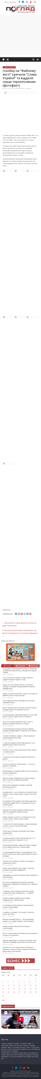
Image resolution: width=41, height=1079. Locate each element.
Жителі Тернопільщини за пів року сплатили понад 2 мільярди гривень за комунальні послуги (20, 709)
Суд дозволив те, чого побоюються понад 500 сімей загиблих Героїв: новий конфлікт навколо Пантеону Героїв (20, 794)
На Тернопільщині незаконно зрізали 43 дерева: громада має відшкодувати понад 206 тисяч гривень (20, 730)
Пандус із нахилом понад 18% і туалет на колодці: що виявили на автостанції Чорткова (20, 694)
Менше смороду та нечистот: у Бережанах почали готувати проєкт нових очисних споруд (19, 818)
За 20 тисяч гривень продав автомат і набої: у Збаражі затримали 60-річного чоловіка (18, 723)
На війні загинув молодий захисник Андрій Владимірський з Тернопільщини (16, 899)
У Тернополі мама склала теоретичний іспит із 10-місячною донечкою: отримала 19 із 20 (19, 839)
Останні (8, 666)
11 (8, 985)
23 (36, 988)
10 (3, 985)
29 (30, 992)
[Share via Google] (22, 614)
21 (25, 988)
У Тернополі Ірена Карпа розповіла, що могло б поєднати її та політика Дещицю (20, 633)
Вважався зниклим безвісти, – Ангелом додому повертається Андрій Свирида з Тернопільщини (18, 920)
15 (30, 985)
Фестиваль (28, 88)
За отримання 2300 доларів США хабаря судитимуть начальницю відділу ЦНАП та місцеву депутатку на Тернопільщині (20, 803)
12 (14, 985)
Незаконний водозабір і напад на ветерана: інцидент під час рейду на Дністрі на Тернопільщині (20, 846)
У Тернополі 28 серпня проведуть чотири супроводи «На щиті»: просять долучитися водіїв (20, 825)
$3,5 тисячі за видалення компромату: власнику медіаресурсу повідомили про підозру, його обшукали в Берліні (20, 884)
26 (14, 992)
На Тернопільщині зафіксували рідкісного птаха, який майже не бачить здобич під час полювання (20, 716)
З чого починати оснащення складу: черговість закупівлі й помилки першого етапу (18, 679)
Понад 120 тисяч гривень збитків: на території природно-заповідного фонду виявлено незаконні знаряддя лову (19, 686)
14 (25, 985)
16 (36, 985)
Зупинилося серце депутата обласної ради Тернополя (19, 624)
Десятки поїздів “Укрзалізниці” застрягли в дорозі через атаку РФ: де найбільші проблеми (19, 779)
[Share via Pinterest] (30, 614)
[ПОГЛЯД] (3, 59)
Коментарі (34, 666)
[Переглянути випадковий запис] (38, 59)
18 (8, 988)
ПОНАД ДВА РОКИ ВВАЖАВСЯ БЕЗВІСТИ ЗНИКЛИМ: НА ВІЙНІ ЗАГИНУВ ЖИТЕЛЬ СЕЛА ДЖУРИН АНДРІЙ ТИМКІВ (20, 670)
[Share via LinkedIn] (27, 614)
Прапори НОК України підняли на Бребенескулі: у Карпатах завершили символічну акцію (18, 811)
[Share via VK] (19, 614)
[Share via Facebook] (16, 614)
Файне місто (20, 88)
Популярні (21, 666)
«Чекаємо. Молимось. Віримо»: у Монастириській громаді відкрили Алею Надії (19, 737)
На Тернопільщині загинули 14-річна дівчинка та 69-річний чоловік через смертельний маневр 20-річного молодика (20, 854)
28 (25, 992)
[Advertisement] (20, 34)
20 (19, 988)
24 (3, 992)
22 (30, 988)
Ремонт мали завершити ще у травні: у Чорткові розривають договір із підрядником (18, 869)
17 (3, 988)
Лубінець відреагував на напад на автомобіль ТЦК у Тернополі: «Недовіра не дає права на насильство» (20, 941)
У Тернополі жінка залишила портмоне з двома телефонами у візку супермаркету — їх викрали (18, 892)
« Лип (3, 1000)
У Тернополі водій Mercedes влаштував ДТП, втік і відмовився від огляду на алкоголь (19, 744)
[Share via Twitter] (24, 614)
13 (19, 985)
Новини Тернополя (9, 67)
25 (8, 992)
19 (14, 988)
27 (19, 992)
